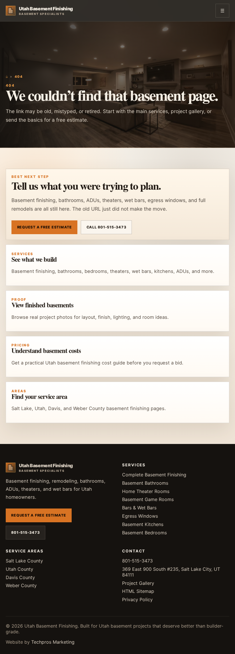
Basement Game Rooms (148, 499)
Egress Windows (140, 516)
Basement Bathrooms (145, 483)
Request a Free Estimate (44, 227)
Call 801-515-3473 (106, 227)
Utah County (19, 569)
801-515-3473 (25, 532)
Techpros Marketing (53, 642)
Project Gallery (138, 583)
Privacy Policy (137, 599)
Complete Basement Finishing (154, 475)
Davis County (20, 577)
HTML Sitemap (138, 591)
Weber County (21, 585)
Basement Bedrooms (144, 532)
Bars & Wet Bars (139, 508)
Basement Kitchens (142, 524)
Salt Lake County (24, 561)
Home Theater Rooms (145, 491)
